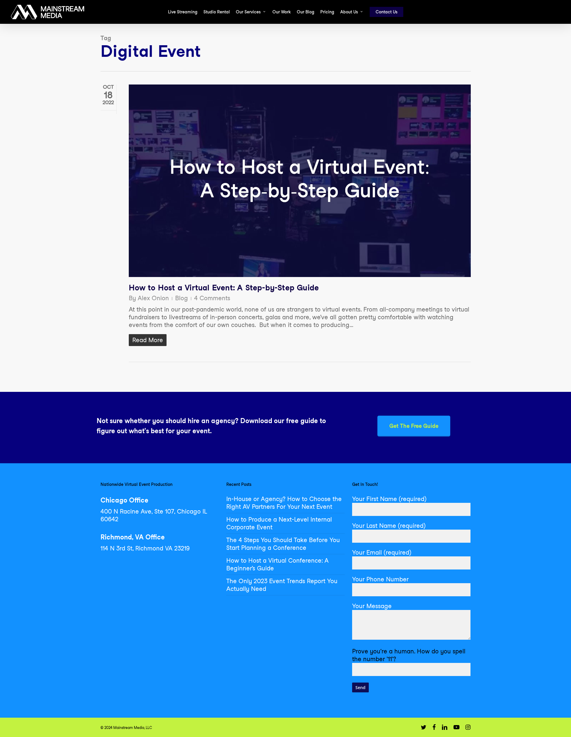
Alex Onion (153, 298)
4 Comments (212, 298)
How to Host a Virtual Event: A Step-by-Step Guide (224, 287)
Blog (181, 298)
